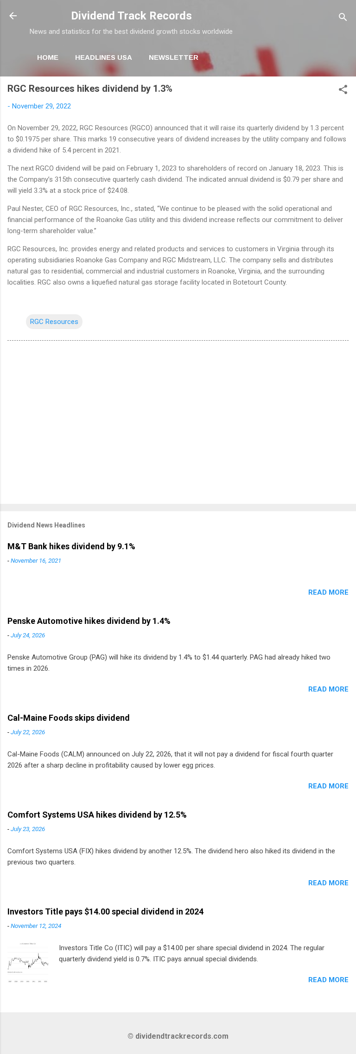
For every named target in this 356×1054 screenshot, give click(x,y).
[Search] (343, 19)
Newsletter (173, 57)
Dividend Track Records (131, 15)
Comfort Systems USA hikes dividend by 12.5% (97, 814)
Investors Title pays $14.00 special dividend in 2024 (105, 911)
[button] (343, 91)
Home (47, 57)
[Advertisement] (178, 424)
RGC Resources (54, 321)
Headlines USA (103, 57)
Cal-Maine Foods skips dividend (68, 718)
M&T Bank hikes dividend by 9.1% (71, 546)
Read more (328, 592)
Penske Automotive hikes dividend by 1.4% (89, 621)
